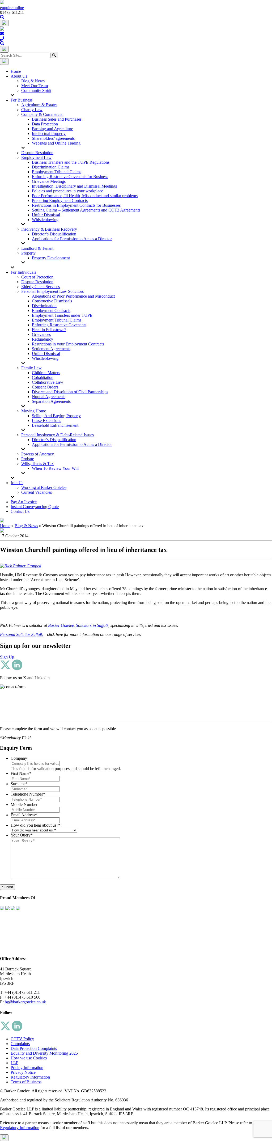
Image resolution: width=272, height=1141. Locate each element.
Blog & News (33, 81)
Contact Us (20, 511)
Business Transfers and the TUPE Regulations (70, 162)
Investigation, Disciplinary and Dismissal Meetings (74, 186)
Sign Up (7, 657)
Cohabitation (42, 377)
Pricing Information (27, 1067)
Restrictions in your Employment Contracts (68, 344)
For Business (21, 100)
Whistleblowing (45, 219)
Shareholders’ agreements (53, 138)
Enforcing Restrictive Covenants (59, 325)
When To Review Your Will (55, 468)
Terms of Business (26, 1082)
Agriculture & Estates (39, 105)
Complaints (20, 1043)
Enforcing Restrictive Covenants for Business (70, 176)
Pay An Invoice (24, 502)
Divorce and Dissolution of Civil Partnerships (70, 392)
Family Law (31, 368)
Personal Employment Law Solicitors (52, 291)
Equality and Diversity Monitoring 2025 (44, 1053)
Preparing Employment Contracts (60, 200)
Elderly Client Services (40, 286)
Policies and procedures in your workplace (67, 191)
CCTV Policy (22, 1039)
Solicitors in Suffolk (92, 625)
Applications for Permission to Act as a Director (72, 238)
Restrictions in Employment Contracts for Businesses (76, 205)
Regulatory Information (30, 1077)
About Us (19, 76)
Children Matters (46, 372)
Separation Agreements (51, 401)
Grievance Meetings (49, 181)
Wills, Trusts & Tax (37, 463)
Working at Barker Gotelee (43, 487)
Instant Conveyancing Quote (35, 506)
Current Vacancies (36, 492)
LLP (14, 1062)
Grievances (41, 334)
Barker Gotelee (61, 625)
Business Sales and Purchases (57, 119)
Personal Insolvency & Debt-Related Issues (57, 435)
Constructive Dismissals (52, 301)
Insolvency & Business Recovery (49, 229)
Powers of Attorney (37, 454)
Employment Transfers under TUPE (62, 315)
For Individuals (23, 272)
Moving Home (33, 411)
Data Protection (45, 124)
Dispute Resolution (37, 152)
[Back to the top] (4, 1137)
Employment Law (36, 157)
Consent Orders (45, 387)
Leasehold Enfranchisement (55, 425)
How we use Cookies (29, 1058)
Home (16, 71)
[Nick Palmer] (20, 566)
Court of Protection (37, 277)
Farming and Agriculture (52, 128)
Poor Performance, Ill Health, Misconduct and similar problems (85, 195)
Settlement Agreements (51, 348)
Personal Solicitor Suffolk (21, 634)
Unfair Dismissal (46, 215)
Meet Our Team (34, 85)
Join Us (17, 482)
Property (28, 253)
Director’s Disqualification (54, 234)
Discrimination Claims (50, 167)
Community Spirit (36, 90)
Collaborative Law (47, 382)
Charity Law (31, 109)
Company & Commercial (42, 114)
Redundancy (42, 339)
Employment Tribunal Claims (56, 172)
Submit (7, 887)
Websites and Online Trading (56, 143)
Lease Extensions (46, 420)
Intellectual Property (49, 133)
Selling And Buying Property (56, 415)
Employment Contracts (51, 310)
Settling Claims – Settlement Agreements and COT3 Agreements (86, 210)
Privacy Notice (23, 1072)
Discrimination (44, 305)
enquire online (12, 7)
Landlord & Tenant (37, 248)
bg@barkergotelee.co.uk (25, 1002)
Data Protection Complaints (34, 1048)
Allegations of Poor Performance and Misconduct (73, 296)
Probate (27, 459)
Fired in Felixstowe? (49, 329)
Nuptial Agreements (48, 396)
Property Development (51, 258)
